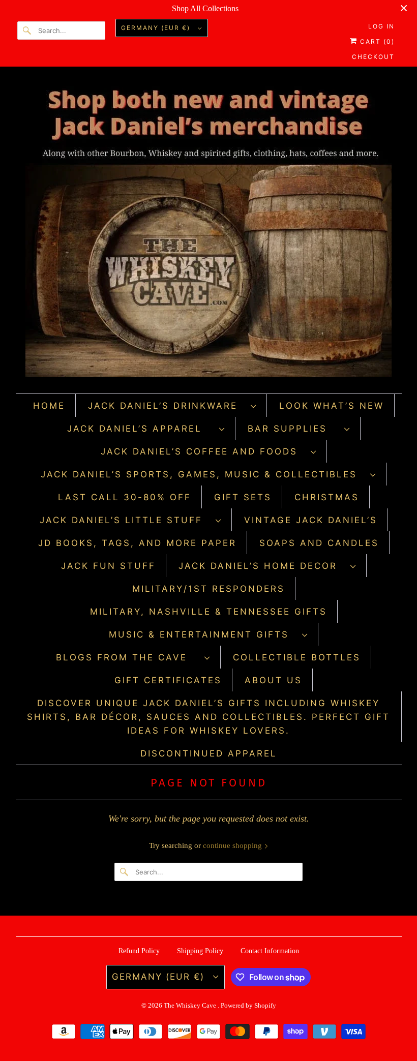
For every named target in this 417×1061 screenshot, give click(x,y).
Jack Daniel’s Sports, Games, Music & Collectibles (203, 474)
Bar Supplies (293, 428)
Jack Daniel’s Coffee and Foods (203, 451)
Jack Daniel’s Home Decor (261, 566)
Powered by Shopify (248, 1005)
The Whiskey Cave (191, 1005)
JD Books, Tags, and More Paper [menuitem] (137, 543)
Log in (381, 26)
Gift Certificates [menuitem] (168, 680)
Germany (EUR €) (157, 28)
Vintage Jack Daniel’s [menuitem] (310, 520)
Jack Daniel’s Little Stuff (125, 520)
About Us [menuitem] (273, 680)
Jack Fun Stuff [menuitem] (108, 566)
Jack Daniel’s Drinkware (167, 406)
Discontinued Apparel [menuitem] (208, 753)
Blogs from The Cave (127, 657)
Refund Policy (139, 951)
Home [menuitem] (49, 406)
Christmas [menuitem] (326, 497)
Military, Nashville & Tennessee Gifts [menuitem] (208, 612)
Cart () (376, 41)
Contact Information (270, 951)
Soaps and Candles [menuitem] (319, 543)
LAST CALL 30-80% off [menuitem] (124, 497)
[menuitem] (172, 405)
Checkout (373, 56)
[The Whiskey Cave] (209, 232)
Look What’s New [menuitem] (331, 406)
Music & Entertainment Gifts (203, 634)
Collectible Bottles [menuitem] (297, 657)
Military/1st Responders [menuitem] (208, 589)
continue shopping (233, 845)
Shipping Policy (200, 951)
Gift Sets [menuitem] (243, 497)
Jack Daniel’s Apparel (140, 428)
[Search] (27, 30)
